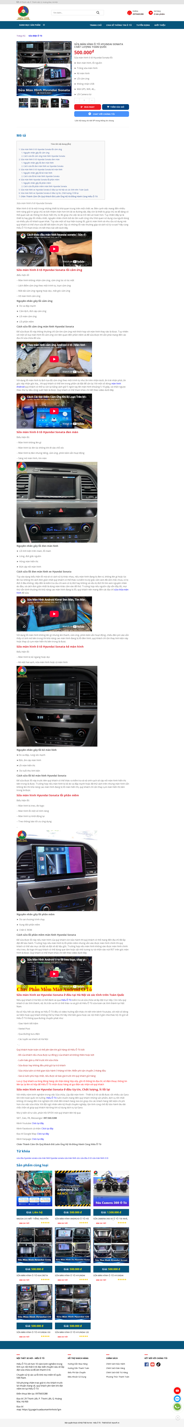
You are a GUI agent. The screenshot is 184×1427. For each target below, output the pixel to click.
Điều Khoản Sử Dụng (77, 1376)
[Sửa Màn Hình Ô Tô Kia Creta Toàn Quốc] (34, 1245)
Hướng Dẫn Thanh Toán (78, 1368)
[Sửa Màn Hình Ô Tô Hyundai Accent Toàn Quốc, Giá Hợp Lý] (111, 1245)
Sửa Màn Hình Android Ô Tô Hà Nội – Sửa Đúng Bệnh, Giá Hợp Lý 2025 (72, 1218)
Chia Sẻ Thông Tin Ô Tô (119, 25)
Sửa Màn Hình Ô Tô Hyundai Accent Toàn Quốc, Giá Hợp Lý (109, 1275)
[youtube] (153, 1364)
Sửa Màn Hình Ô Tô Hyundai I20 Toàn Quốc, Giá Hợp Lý (72, 1332)
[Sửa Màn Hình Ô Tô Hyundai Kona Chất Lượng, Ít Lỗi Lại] (73, 1245)
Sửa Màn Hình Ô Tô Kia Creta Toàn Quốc (32, 1275)
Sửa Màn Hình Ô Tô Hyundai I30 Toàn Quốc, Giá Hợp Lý (33, 1332)
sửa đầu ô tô (86, 1158)
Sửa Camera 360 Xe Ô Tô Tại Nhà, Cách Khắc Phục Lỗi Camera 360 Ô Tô (110, 1218)
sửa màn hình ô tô (100, 1158)
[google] (159, 1364)
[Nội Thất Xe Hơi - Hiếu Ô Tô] (23, 13)
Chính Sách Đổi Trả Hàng (117, 1372)
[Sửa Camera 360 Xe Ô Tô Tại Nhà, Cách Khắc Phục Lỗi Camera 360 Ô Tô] (111, 1188)
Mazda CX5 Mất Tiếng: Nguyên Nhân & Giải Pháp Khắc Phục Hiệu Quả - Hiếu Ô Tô (32, 1218)
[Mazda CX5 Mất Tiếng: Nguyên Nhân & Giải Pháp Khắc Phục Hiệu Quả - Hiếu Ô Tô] (34, 1188)
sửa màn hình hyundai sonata (51, 1158)
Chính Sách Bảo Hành (115, 1364)
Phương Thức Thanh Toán (117, 1376)
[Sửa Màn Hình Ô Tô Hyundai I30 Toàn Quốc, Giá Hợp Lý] (34, 1302)
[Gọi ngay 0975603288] (177, 1406)
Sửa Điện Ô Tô (35, 35)
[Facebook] (147, 1364)
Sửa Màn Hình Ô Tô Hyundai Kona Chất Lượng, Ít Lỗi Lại (70, 1275)
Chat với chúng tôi (103, 114)
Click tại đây (38, 1123)
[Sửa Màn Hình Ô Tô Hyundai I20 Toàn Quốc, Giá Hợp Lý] (73, 1302)
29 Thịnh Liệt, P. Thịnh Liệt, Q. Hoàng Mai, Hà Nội (38, 2)
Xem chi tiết (24, 1223)
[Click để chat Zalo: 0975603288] (177, 1398)
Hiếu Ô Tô (66, 1000)
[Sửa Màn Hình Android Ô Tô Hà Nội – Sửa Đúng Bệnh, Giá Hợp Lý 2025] (73, 1188)
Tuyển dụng (143, 25)
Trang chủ (96, 25)
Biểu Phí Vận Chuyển (77, 1372)
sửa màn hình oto (72, 1158)
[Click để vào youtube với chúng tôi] (177, 1390)
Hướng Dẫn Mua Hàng (77, 1364)
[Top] (177, 1417)
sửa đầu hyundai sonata (27, 1158)
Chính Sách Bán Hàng (115, 1368)
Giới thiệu (159, 25)
